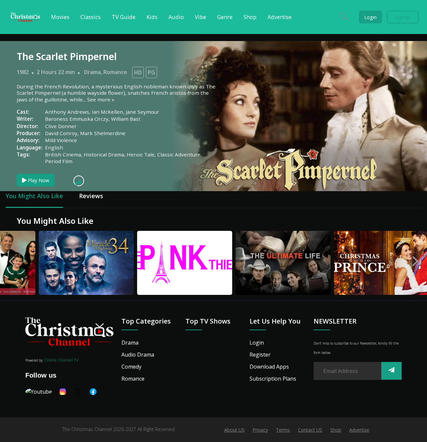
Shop (335, 430)
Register (260, 354)
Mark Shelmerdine (102, 133)
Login (370, 17)
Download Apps (269, 366)
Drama (92, 72)
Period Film (58, 161)
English (54, 147)
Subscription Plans (273, 378)
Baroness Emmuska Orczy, (78, 118)
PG (151, 72)
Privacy (260, 430)
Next (415, 259)
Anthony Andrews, (68, 111)
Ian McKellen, (109, 111)
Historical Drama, (105, 154)
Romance (115, 72)
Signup (402, 17)
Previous (11, 259)
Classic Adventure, (179, 154)
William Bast (125, 118)
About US (234, 430)
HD (138, 72)
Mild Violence (61, 140)
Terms (283, 430)
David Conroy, (62, 133)
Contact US (310, 430)
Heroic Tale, (142, 154)
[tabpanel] (64, 264)
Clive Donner (61, 126)
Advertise (359, 430)
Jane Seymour (142, 111)
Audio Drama (137, 354)
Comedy (131, 366)
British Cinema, (64, 154)
